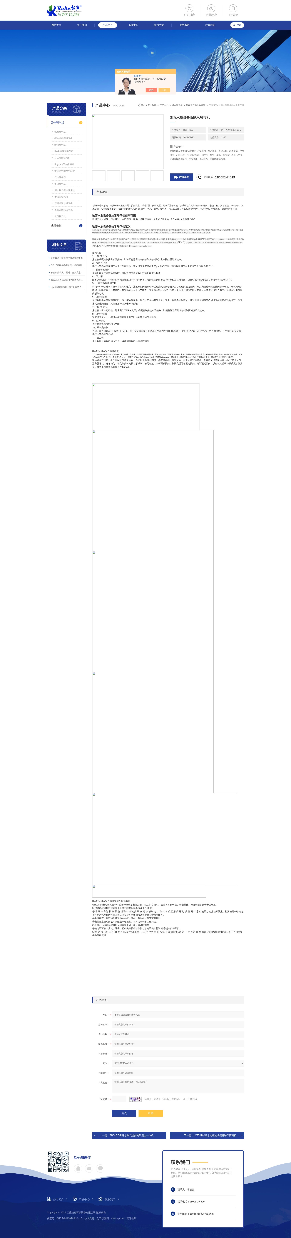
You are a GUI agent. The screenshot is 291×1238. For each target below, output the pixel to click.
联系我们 (210, 25)
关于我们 (82, 25)
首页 (154, 105)
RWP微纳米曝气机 (63, 151)
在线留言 (184, 25)
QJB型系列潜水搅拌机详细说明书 (67, 258)
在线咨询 (184, 177)
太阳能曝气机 (61, 197)
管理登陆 (131, 1218)
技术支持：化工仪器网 (97, 1218)
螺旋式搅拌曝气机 (63, 138)
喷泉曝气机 (60, 145)
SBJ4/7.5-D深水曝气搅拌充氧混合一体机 (132, 1135)
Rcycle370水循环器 (64, 164)
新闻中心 (133, 25)
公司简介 (58, 1199)
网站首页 (56, 25)
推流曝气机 (60, 184)
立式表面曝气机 (62, 158)
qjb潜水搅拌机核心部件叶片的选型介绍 (68, 287)
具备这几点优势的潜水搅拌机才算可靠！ (68, 280)
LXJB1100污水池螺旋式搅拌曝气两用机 (215, 1135)
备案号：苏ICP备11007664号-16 (64, 1218)
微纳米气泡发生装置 (64, 171)
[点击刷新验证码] (135, 1099)
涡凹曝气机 (60, 131)
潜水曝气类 (57, 122)
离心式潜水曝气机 (63, 210)
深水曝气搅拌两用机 (64, 190)
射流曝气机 (60, 216)
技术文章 (159, 25)
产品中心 (107, 25)
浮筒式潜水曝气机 (63, 203)
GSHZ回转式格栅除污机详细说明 (66, 265)
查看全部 (56, 225)
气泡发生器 (60, 177)
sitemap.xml (117, 1218)
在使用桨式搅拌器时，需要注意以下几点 (68, 272)
